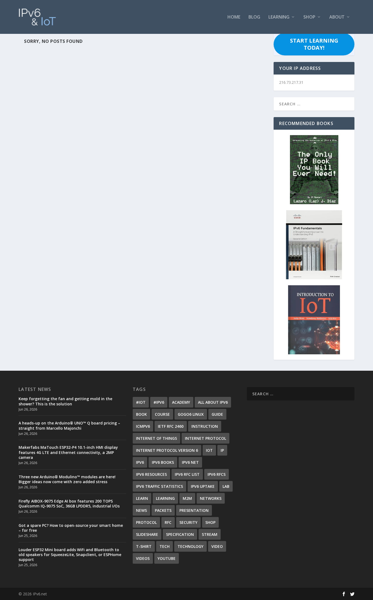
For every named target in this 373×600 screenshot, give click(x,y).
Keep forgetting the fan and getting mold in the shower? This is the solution (65, 401)
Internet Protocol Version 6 (167, 450)
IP (222, 450)
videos (143, 558)
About (337, 17)
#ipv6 (158, 402)
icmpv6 (143, 426)
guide (217, 414)
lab (226, 486)
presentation (194, 510)
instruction (204, 426)
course (162, 414)
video (217, 546)
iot (209, 450)
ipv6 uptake (203, 486)
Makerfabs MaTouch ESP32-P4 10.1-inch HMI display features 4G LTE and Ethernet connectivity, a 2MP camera (68, 452)
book (141, 414)
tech (164, 546)
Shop (309, 17)
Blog (254, 17)
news (141, 510)
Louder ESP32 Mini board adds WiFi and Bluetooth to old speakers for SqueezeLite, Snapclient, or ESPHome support (70, 554)
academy (181, 402)
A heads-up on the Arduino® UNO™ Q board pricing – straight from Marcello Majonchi (69, 425)
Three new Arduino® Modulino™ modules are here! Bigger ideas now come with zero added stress (67, 479)
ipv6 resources (151, 474)
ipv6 (140, 462)
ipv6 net (190, 462)
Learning (278, 17)
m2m (187, 498)
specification (180, 534)
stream (209, 534)
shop (210, 522)
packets (163, 510)
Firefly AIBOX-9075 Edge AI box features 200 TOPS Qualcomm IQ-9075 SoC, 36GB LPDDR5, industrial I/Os (69, 503)
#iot (141, 402)
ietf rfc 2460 (170, 426)
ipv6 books (163, 462)
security (188, 522)
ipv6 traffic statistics (159, 486)
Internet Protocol (205, 438)
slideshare (147, 534)
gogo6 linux (191, 414)
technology (190, 546)
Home (233, 17)
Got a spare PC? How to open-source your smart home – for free (71, 528)
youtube (167, 558)
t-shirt (144, 546)
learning (165, 498)
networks (210, 498)
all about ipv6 (213, 402)
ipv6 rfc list (187, 474)
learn (142, 498)
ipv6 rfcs (217, 474)
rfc (168, 522)
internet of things (156, 438)
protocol (146, 522)
